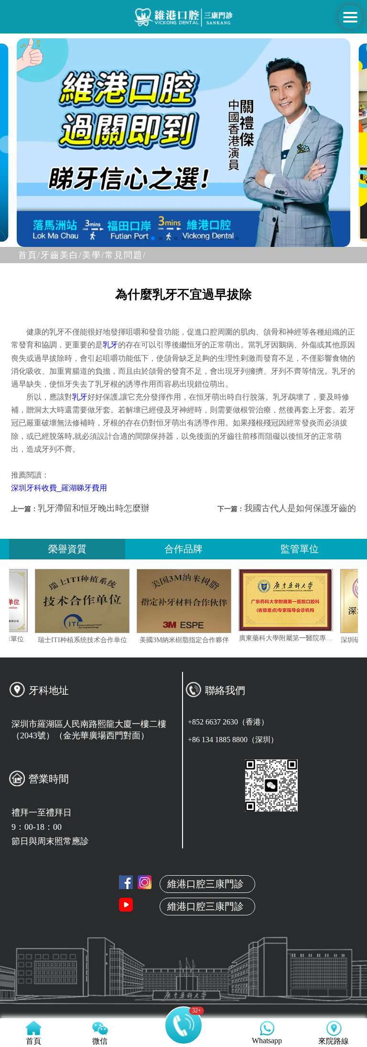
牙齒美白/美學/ (73, 255)
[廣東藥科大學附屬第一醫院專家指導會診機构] (306, 600)
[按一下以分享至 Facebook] (126, 882)
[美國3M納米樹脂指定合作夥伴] (204, 601)
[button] (130, 238)
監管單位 (300, 549)
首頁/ (29, 255)
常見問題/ (125, 255)
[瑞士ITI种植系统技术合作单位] (102, 601)
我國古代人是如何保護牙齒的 (300, 508)
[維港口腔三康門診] (144, 882)
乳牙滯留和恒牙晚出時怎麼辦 (94, 508)
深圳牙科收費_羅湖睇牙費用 (59, 488)
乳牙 (110, 345)
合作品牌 (183, 549)
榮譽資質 (67, 549)
